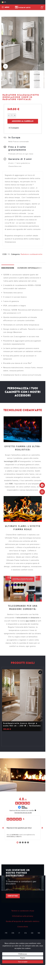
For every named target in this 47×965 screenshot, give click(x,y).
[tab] (7, 268)
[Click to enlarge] (5, 66)
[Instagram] (42, 492)
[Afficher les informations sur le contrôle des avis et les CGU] (35, 810)
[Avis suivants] (42, 827)
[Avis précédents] (3, 827)
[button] (3, 43)
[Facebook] (42, 485)
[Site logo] (22, 7)
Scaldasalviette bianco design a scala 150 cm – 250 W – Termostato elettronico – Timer (22, 725)
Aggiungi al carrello (22, 121)
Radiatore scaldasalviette (31, 254)
